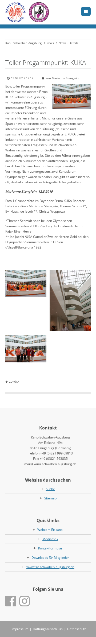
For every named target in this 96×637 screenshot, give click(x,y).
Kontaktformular (50, 548)
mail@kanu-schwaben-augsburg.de (50, 464)
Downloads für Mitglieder (50, 557)
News (50, 43)
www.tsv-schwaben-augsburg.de (50, 567)
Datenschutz (76, 629)
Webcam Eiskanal (50, 529)
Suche (50, 489)
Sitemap (50, 498)
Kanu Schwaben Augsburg (23, 43)
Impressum (19, 629)
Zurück (14, 381)
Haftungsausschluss (48, 629)
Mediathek (50, 539)
